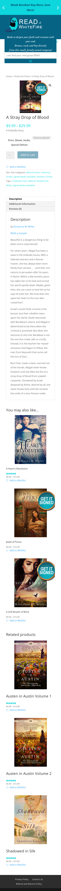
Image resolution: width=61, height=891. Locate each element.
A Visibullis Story (19, 181)
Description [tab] (15, 198)
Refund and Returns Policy (29, 883)
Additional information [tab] (22, 203)
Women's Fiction (44, 176)
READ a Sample (18, 233)
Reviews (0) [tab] (15, 208)
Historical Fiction (22, 76)
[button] (50, 85)
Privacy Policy (22, 879)
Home (9, 76)
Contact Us (37, 879)
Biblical (32, 181)
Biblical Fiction (33, 172)
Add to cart (28, 155)
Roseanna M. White (24, 226)
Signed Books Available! (24, 176)
